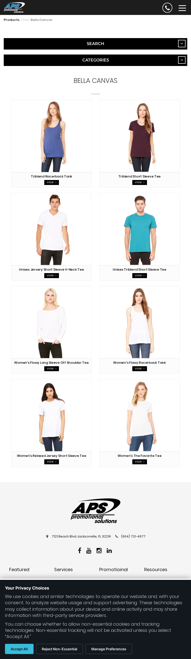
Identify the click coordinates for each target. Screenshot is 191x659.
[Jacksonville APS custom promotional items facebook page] (80, 550)
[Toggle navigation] (182, 7)
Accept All (19, 649)
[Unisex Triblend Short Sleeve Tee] (139, 229)
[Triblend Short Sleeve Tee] (139, 136)
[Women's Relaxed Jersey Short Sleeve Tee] (51, 415)
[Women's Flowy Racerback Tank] (139, 322)
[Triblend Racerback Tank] (51, 136)
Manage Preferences (108, 649)
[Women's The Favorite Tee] (139, 415)
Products (11, 19)
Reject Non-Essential (59, 649)
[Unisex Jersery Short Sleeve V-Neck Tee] (51, 229)
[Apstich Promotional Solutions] (12, 7)
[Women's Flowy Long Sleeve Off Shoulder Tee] (51, 322)
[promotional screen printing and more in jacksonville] (95, 510)
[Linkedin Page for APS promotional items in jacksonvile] (110, 550)
